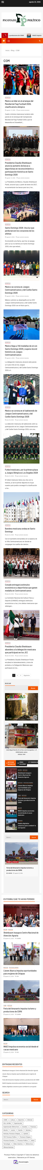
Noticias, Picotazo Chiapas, (11, 1133)
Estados (20, 820)
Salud (32, 1140)
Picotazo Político (22, 1140)
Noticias (25, 770)
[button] (8, 40)
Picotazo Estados (8, 1140)
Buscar (8, 683)
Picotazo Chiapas (28, 782)
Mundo (5, 1130)
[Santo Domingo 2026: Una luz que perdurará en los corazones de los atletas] (22, 206)
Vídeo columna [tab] (22, 763)
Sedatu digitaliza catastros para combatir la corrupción (27, 825)
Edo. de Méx (7, 1123)
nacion (20, 808)
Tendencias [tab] (34, 762)
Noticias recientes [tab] (11, 763)
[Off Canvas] (3, 2)
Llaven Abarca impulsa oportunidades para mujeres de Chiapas (25, 787)
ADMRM (18, 938)
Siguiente (27, 675)
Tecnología (6, 1144)
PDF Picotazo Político (10, 1137)
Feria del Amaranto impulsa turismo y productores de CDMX (27, 800)
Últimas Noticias (8, 1147)
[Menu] (8, 40)
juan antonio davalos (23, 110)
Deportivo (7, 97)
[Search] (39, 41)
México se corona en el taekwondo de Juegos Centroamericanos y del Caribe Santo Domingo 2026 (21, 413)
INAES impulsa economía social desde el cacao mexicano (26, 813)
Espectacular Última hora (11, 1127)
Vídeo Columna (18, 1144)
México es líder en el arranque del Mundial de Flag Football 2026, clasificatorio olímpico (19, 104)
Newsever (20, 1157)
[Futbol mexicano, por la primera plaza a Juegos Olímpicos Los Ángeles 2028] (22, 448)
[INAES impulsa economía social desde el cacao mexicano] (11, 811)
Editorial (29, 1120)
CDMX (19, 795)
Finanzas (33, 1127)
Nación (20, 770)
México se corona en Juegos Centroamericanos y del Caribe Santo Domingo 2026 (21, 289)
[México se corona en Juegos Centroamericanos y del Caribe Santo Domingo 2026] (22, 265)
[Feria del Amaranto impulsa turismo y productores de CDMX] (11, 799)
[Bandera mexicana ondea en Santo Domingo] (22, 507)
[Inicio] (4, 41)
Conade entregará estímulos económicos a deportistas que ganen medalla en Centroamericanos (21, 587)
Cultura (12, 1120)
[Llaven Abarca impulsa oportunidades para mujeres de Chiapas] (11, 786)
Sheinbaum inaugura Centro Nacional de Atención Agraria (24, 775)
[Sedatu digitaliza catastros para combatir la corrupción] (11, 824)
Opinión (25, 1133)
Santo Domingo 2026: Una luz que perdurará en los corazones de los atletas (19, 230)
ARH (17, 976)
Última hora (29, 1144)
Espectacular (18, 1123)
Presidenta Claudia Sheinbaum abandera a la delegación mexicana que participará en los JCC (20, 649)
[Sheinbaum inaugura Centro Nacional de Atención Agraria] (11, 773)
